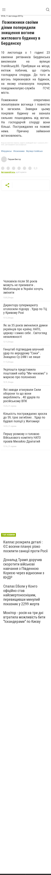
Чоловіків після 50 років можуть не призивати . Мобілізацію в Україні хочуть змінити (23, 287)
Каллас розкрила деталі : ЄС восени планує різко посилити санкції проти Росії (25, 546)
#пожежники (18, 151)
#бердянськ (6, 151)
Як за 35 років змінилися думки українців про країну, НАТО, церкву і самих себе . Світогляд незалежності (25, 331)
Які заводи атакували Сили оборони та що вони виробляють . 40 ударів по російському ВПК (22, 395)
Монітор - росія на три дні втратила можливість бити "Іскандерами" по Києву (24, 617)
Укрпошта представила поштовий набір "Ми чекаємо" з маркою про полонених (25, 373)
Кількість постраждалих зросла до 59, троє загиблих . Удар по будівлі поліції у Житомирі (25, 417)
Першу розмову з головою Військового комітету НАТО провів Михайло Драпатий (22, 437)
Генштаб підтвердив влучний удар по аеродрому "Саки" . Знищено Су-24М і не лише (23, 353)
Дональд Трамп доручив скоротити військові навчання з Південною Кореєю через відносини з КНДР (23, 568)
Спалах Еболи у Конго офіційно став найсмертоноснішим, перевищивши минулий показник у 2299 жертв (21, 595)
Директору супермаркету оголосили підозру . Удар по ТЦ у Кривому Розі (25, 309)
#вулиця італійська (34, 151)
